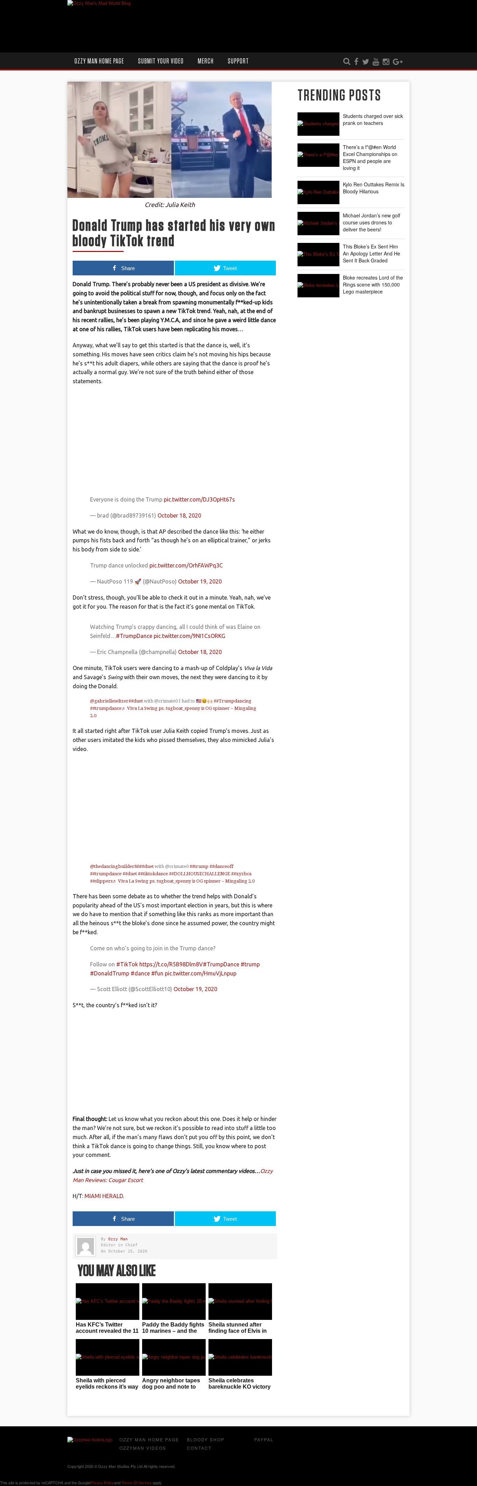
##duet (136, 701)
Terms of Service (137, 1482)
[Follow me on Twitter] (365, 62)
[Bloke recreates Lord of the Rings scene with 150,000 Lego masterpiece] (318, 285)
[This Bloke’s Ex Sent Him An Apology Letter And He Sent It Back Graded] (318, 254)
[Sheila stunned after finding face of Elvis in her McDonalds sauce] (240, 1301)
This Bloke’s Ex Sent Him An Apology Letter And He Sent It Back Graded (371, 253)
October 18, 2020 (179, 515)
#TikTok (127, 964)
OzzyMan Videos (142, 1448)
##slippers (101, 881)
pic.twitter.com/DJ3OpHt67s (199, 499)
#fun (157, 973)
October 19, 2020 (200, 581)
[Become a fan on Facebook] (356, 62)
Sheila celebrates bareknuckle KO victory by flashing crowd (239, 1386)
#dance (140, 973)
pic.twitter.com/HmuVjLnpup (200, 973)
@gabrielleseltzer (109, 701)
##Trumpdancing (232, 701)
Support (238, 61)
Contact (199, 1448)
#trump (250, 964)
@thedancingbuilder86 (114, 866)
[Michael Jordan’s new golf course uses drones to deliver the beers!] (318, 223)
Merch (206, 61)
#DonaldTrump (109, 973)
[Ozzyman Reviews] (89, 1439)
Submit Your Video (161, 61)
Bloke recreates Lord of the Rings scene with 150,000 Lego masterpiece (373, 284)
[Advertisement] (175, 442)
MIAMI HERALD (104, 1196)
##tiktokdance (153, 873)
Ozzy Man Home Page (99, 61)
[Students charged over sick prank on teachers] (318, 124)
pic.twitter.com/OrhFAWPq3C (186, 565)
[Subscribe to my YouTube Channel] (376, 62)
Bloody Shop (206, 1439)
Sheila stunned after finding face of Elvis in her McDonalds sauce (237, 1331)
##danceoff (221, 866)
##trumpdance (106, 708)
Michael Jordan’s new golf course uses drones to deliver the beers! (371, 222)
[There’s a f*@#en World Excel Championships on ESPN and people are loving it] (318, 155)
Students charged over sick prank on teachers (373, 119)
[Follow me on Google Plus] (397, 62)
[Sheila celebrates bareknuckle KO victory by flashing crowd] (240, 1357)
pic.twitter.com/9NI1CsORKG (189, 636)
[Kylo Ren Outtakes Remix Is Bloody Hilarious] (318, 192)
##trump (199, 866)
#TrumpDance (134, 636)
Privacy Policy (102, 1482)
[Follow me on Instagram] (386, 62)
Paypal (264, 1439)
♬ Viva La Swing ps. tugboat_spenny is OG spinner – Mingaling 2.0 (183, 881)
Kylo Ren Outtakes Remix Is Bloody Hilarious (373, 188)
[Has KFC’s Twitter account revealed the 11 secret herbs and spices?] (107, 1301)
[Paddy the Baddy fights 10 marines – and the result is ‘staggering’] (174, 1301)
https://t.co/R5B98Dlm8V (171, 964)
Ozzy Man (118, 1239)
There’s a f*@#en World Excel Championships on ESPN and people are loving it (370, 157)
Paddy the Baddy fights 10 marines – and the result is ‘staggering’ (173, 1331)
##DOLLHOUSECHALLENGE (199, 873)
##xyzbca (241, 873)
